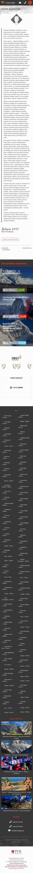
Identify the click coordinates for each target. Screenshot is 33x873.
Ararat (8, 446)
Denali (8, 546)
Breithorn (6, 469)
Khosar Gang (7, 690)
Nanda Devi (22, 548)
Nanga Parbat (23, 554)
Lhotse (9, 712)
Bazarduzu (6, 463)
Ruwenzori (22, 650)
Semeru (25, 666)
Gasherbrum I (7, 582)
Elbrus (8, 560)
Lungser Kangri (23, 416)
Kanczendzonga (7, 674)
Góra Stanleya (7, 604)
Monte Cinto (22, 475)
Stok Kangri (22, 686)
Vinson (24, 712)
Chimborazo (6, 510)
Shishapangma (23, 671)
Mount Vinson (23, 517)
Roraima (21, 644)
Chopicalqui (6, 522)
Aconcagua (6, 422)
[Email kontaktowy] (19, 2)
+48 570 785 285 (17, 826)
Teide (24, 697)
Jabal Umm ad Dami (7, 647)
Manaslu (21, 432)
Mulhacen (22, 536)
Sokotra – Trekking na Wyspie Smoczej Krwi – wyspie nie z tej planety (16, 793)
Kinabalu (5, 702)
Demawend (6, 540)
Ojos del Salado (23, 582)
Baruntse (6, 457)
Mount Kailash (23, 499)
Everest (5, 565)
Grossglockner (7, 611)
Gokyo (8, 593)
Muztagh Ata (22, 542)
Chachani (6, 498)
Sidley (24, 676)
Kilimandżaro (6, 696)
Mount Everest (23, 487)
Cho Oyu (5, 516)
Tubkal (24, 707)
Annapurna (6, 440)
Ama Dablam (6, 434)
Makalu (24, 421)
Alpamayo (6, 428)
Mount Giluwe (23, 493)
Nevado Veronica (24, 572)
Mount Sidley (23, 511)
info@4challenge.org (17, 830)
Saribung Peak (23, 660)
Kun (8, 708)
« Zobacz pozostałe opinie (10, 239)
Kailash (9, 669)
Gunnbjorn (6, 617)
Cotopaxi (5, 534)
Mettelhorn (22, 463)
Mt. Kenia (22, 529)
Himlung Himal (7, 623)
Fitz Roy (5, 571)
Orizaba (25, 594)
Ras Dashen (22, 638)
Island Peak (6, 641)
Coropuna (6, 528)
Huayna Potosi (7, 635)
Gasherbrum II (7, 588)
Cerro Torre (6, 492)
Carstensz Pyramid (6, 486)
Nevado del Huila (23, 566)
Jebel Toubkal (7, 659)
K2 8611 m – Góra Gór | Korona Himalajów (16, 755)
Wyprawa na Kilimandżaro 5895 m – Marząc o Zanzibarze (16, 772)
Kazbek (9, 685)
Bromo (8, 481)
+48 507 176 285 (17, 822)
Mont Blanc (22, 469)
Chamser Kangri (7, 504)
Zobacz (20, 290)
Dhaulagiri (6, 551)
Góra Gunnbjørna (8, 598)
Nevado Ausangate (23, 560)
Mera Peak (22, 457)
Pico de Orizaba (23, 605)
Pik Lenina (22, 611)
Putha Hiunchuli (23, 632)
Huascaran (6, 629)
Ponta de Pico (23, 621)
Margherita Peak (23, 438)
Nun (24, 577)
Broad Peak (6, 475)
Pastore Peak (23, 599)
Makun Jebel (22, 426)
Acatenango (6, 416)
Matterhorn (22, 444)
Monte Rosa (22, 481)
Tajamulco (22, 692)
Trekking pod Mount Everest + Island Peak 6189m (16, 810)
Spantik (25, 680)
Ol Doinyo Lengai (24, 588)
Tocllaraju (22, 702)
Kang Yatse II (7, 680)
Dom (8, 556)
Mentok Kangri (23, 450)
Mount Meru (22, 505)
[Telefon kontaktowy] (25, 2)
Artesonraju (6, 451)
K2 (7, 664)
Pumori (24, 627)
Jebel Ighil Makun (8, 653)
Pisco (24, 616)
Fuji (8, 577)
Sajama (24, 655)
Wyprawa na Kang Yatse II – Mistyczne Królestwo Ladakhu (16, 737)
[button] (29, 366)
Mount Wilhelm (23, 523)
